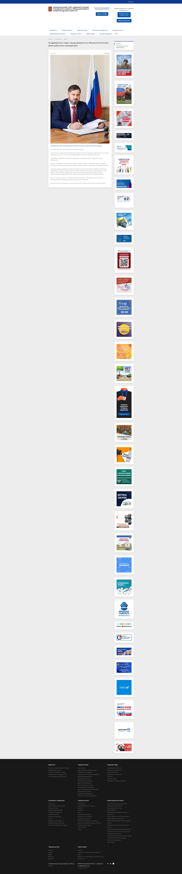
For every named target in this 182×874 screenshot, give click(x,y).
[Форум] (114, 864)
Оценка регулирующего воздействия (88, 789)
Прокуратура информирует (85, 793)
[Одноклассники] (111, 864)
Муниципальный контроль (85, 781)
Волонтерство (81, 827)
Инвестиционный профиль (114, 806)
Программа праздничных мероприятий (89, 852)
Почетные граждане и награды (57, 772)
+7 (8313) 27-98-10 (82, 868)
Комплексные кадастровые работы (117, 781)
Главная (50, 39)
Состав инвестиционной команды (116, 838)
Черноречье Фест (75, 34)
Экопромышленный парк (114, 833)
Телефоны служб (111, 778)
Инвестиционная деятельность (57, 806)
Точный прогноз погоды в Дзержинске (102, 7)
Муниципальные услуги (84, 778)
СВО (116, 34)
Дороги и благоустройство (114, 770)
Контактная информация (114, 840)
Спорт (79, 812)
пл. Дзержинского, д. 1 (124, 10)
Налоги (50, 818)
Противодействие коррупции (86, 787)
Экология (109, 776)
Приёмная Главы (124, 14)
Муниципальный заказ (54, 816)
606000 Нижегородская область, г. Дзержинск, (124, 8)
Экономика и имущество (99, 30)
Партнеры (51, 858)
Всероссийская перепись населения (88, 821)
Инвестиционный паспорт (114, 808)
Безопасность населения (85, 816)
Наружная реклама (53, 814)
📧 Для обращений (124, 20)
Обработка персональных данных (87, 796)
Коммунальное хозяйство (114, 768)
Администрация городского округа (87, 770)
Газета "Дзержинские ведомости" (57, 776)
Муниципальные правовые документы (88, 774)
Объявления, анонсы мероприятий (122, 46)
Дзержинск (53, 30)
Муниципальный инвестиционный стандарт (119, 836)
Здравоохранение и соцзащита (86, 806)
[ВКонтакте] (108, 864)
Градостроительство (112, 772)
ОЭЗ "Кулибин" (111, 810)
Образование (81, 804)
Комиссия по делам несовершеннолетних (89, 823)
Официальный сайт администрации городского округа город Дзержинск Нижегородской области (71, 9)
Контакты (51, 866)
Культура (80, 808)
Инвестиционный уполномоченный (117, 804)
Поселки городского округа (85, 785)
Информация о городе (54, 770)
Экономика (51, 804)
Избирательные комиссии (85, 772)
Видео (50, 854)
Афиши (50, 852)
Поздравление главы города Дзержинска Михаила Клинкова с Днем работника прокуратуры (76, 146)
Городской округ (66, 30)
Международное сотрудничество (57, 774)
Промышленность (53, 808)
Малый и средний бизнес (55, 810)
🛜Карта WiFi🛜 (102, 14)
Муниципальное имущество (56, 821)
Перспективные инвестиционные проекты (119, 829)
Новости (66, 39)
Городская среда (82, 30)
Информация (58, 39)
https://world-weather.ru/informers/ (102, 9)
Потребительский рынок (55, 812)
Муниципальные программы (56, 823)
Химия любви (90, 34)
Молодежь (81, 810)
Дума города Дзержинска (85, 783)
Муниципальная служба (84, 791)
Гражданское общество (84, 818)
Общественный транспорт (114, 774)
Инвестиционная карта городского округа (119, 831)
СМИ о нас (51, 856)
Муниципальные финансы (85, 776)
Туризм (80, 829)
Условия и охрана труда (84, 825)
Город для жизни (117, 30)
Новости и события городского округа (59, 768)
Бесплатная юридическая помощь (57, 825)
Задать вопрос (111, 842)
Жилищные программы (84, 814)
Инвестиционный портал (57, 34)
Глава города (81, 768)
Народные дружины (106, 34)
